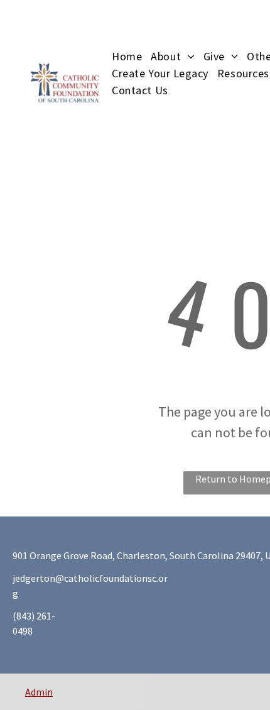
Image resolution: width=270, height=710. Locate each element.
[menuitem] (131, 56)
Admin (39, 691)
